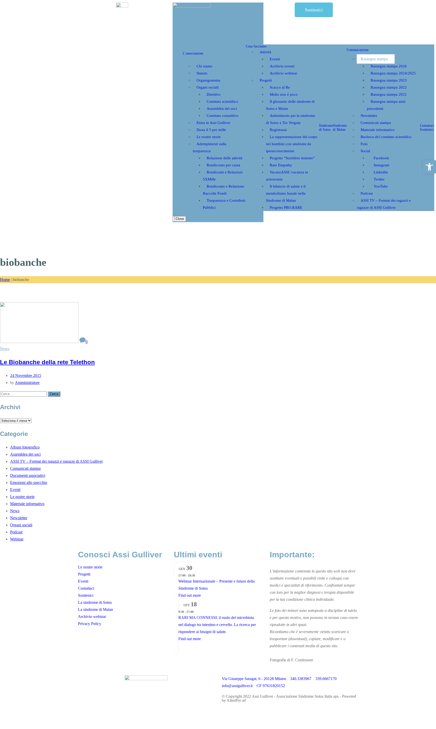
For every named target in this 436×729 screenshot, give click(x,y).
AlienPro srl (236, 700)
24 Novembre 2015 (25, 375)
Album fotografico (25, 447)
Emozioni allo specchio (28, 482)
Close (179, 219)
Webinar (16, 539)
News (4, 349)
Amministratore (27, 382)
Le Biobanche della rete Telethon (47, 362)
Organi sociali (21, 525)
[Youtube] (269, 708)
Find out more (189, 595)
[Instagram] (241, 708)
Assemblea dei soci (25, 454)
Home (5, 279)
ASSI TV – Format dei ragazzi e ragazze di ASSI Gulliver (56, 461)
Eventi (15, 489)
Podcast (16, 532)
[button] (429, 166)
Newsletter (18, 518)
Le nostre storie (22, 496)
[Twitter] (255, 708)
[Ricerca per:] (24, 394)
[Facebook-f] (228, 708)
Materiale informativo (27, 504)
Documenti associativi (27, 475)
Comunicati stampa (25, 468)
